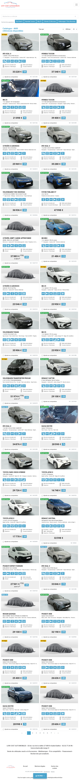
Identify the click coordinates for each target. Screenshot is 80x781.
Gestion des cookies (54, 767)
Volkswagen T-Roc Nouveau (66, 21)
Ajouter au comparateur (11, 77)
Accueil (25, 766)
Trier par (41, 29)
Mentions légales (40, 766)
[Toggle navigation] (76, 5)
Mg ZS (39, 21)
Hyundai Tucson (30, 21)
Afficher (68, 29)
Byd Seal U (19, 21)
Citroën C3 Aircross (50, 21)
